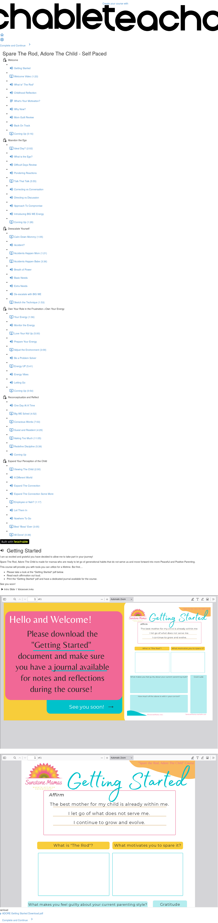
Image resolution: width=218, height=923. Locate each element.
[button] (2, 36)
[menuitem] (2, 40)
